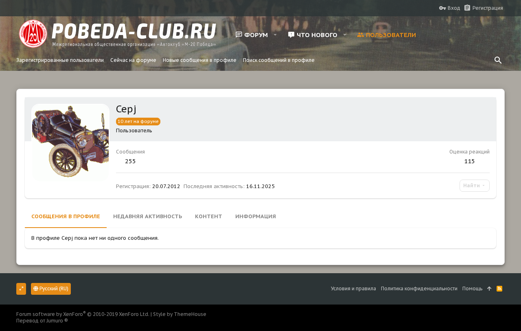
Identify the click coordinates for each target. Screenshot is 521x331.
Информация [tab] (255, 216)
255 (130, 161)
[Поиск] (498, 60)
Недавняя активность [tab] (147, 216)
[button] (275, 34)
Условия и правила (353, 288)
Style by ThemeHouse (179, 314)
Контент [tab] (208, 216)
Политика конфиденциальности (419, 288)
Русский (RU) (53, 288)
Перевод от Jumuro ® (42, 321)
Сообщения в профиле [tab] (65, 216)
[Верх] (489, 289)
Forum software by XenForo (82, 314)
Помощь (472, 288)
